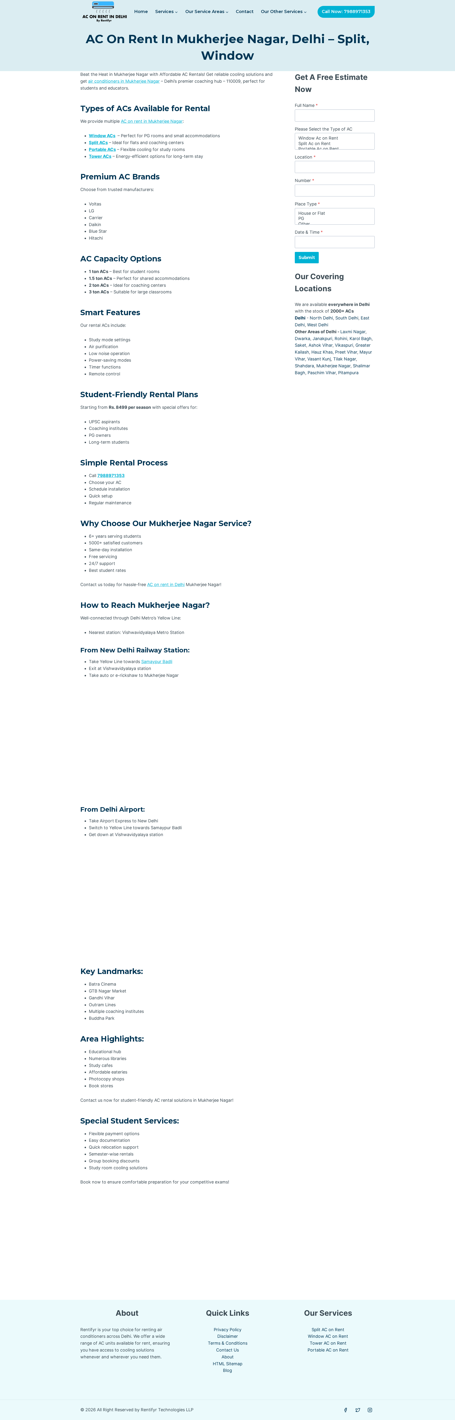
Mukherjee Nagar (333, 365)
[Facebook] (345, 1410)
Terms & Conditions (227, 1343)
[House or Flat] (335, 213)
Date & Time (309, 232)
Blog (227, 1370)
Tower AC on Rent (328, 1343)
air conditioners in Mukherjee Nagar (124, 81)
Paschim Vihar (322, 372)
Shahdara (304, 365)
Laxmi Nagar (352, 331)
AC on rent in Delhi (166, 584)
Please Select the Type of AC (323, 129)
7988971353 (111, 475)
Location (305, 157)
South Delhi (346, 317)
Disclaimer (227, 1336)
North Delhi (321, 317)
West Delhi (317, 324)
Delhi (300, 317)
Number (304, 180)
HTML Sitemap (227, 1363)
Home (141, 11)
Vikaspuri (344, 345)
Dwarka (302, 338)
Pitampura (348, 372)
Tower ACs (100, 156)
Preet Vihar (346, 352)
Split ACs (98, 142)
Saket (300, 345)
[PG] (335, 218)
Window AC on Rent (328, 1336)
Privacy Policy (227, 1329)
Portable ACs (102, 149)
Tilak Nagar (344, 358)
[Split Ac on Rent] (335, 143)
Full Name (306, 105)
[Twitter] (358, 1410)
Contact (245, 11)
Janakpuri (322, 338)
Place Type (307, 203)
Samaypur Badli (156, 661)
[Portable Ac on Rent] (335, 149)
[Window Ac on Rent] (335, 138)
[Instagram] (370, 1410)
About (228, 1356)
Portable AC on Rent (328, 1349)
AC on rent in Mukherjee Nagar (152, 121)
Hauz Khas (322, 352)
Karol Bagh (361, 338)
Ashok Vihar (320, 345)
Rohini (341, 338)
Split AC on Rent (328, 1329)
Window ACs (102, 135)
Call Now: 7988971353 (346, 11)
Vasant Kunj (319, 358)
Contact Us (227, 1349)
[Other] (335, 224)
